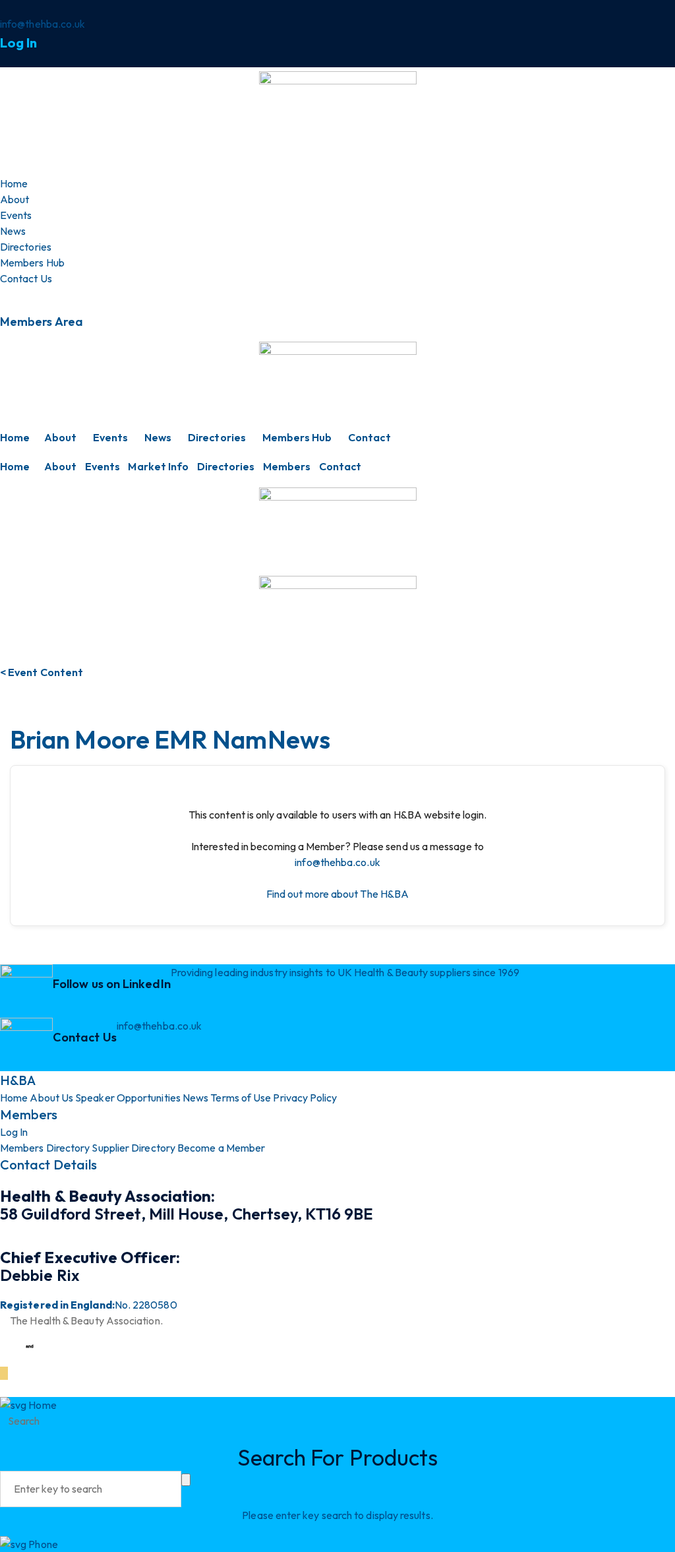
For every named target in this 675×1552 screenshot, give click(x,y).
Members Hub (297, 437)
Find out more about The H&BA (337, 893)
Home (15, 437)
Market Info (158, 466)
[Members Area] (4, 294)
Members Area (41, 321)
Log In (18, 42)
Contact (369, 437)
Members (287, 466)
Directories (217, 437)
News (157, 437)
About (60, 437)
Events (110, 437)
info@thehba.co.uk (337, 862)
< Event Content (41, 672)
